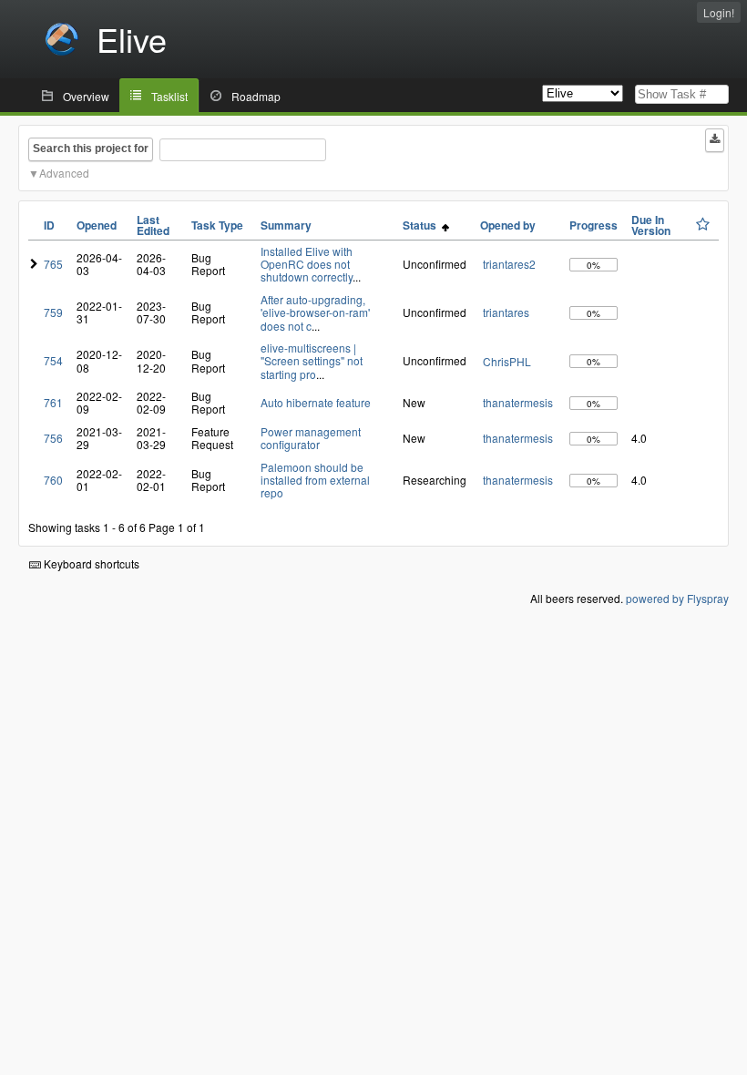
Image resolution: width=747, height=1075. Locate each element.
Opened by (508, 225)
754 (53, 360)
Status (422, 225)
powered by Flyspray (677, 598)
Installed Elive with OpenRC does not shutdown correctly (307, 264)
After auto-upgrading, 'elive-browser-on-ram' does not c (315, 312)
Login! (718, 12)
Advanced (64, 172)
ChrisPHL (507, 361)
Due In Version (650, 225)
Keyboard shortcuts (90, 563)
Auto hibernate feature (316, 402)
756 (53, 437)
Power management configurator (311, 438)
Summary (286, 225)
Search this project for (90, 148)
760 (53, 479)
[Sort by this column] (703, 224)
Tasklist (169, 96)
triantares (506, 312)
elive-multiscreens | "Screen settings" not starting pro (312, 361)
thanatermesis (518, 402)
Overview (86, 96)
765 (53, 263)
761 (53, 402)
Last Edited (153, 225)
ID (49, 225)
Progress (593, 225)
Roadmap (256, 96)
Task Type (217, 225)
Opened (97, 225)
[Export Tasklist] (714, 140)
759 (53, 312)
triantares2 (509, 263)
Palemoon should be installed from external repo (315, 480)
